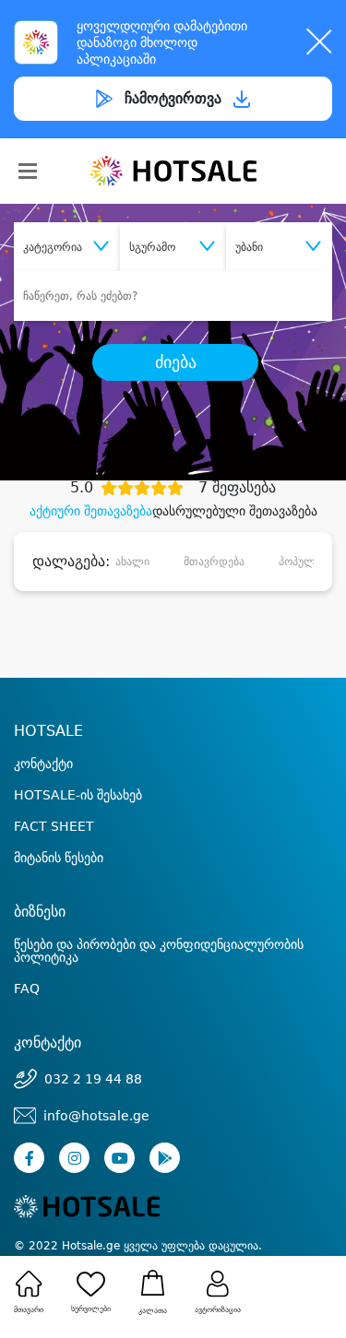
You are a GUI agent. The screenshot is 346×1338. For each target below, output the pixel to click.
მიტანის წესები (58, 857)
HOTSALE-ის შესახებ (78, 794)
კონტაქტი (43, 763)
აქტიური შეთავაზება (91, 510)
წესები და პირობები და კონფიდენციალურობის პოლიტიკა (159, 951)
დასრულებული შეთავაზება (234, 510)
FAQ (27, 988)
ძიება (176, 362)
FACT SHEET (54, 826)
